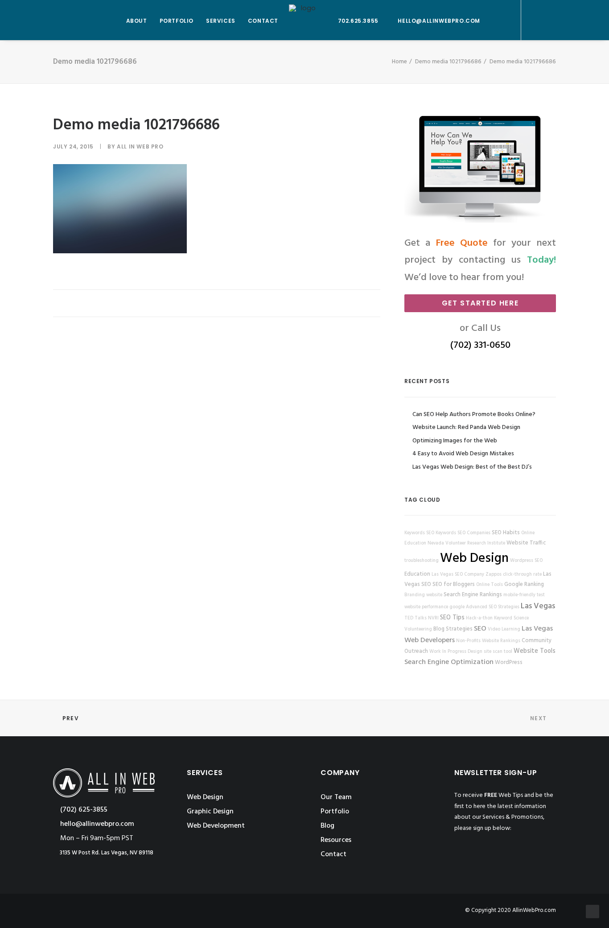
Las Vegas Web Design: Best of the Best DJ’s (472, 467)
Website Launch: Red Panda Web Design (466, 427)
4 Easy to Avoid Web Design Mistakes (463, 454)
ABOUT (136, 21)
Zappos (494, 574)
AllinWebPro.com (534, 910)
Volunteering (418, 629)
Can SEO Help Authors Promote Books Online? (473, 414)
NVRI (433, 618)
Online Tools (489, 585)
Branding (414, 595)
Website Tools (535, 651)
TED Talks (415, 618)
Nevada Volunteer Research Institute (466, 543)
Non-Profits (468, 641)
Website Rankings (501, 641)
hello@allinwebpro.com (439, 21)
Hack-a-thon (479, 618)
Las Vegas (538, 606)
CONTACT (263, 21)
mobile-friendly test (524, 595)
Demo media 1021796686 (448, 61)
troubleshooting (421, 561)
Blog (327, 826)
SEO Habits (506, 532)
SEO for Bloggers (453, 584)
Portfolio (335, 811)
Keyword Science (511, 618)
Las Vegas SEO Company (458, 574)
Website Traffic (526, 543)
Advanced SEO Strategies (492, 607)
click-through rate (522, 574)
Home (399, 61)
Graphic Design (210, 811)
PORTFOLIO (176, 21)
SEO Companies (473, 533)
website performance (426, 607)
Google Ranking (524, 584)
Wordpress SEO (526, 561)
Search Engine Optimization (449, 662)
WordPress (509, 662)
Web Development (216, 826)
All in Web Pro (140, 146)
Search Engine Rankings (473, 594)
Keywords (414, 533)
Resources (336, 840)
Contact (333, 854)
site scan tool (498, 652)
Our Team (336, 797)
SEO (480, 629)
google (457, 607)
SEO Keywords (441, 533)
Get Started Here (480, 303)
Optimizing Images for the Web (454, 441)
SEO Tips (452, 618)
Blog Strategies (453, 629)
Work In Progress (447, 652)
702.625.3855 (358, 21)
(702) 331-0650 (480, 345)
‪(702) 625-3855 (82, 810)
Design (475, 652)
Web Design (474, 558)
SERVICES (220, 21)
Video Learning (504, 629)
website (434, 595)
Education (417, 574)
